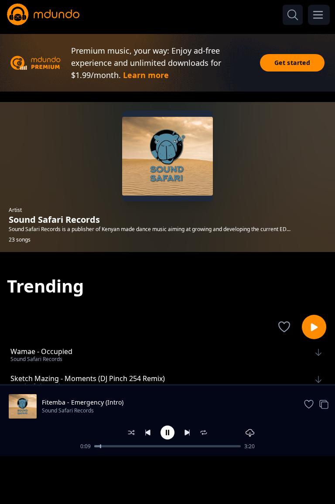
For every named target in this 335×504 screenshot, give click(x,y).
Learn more (146, 75)
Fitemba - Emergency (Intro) (82, 402)
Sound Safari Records (68, 410)
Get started (292, 62)
